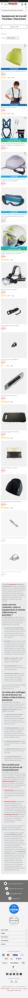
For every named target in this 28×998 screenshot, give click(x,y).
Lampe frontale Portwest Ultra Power (11, 571)
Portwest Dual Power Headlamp (9, 359)
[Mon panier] (25, 4)
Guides (3, 933)
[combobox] (14, 7)
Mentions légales (5, 988)
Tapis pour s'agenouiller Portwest (10, 432)
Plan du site (18, 990)
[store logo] (11, 4)
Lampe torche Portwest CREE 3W (10, 325)
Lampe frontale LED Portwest (9, 289)
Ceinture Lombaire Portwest (8, 107)
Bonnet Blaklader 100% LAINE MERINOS (11, 501)
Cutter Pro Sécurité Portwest (9, 395)
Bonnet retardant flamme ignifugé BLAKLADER (13, 71)
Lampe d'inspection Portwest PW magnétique (13, 538)
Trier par (3, 38)
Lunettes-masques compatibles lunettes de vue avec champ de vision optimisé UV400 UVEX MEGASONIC (14, 216)
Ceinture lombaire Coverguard (9, 468)
